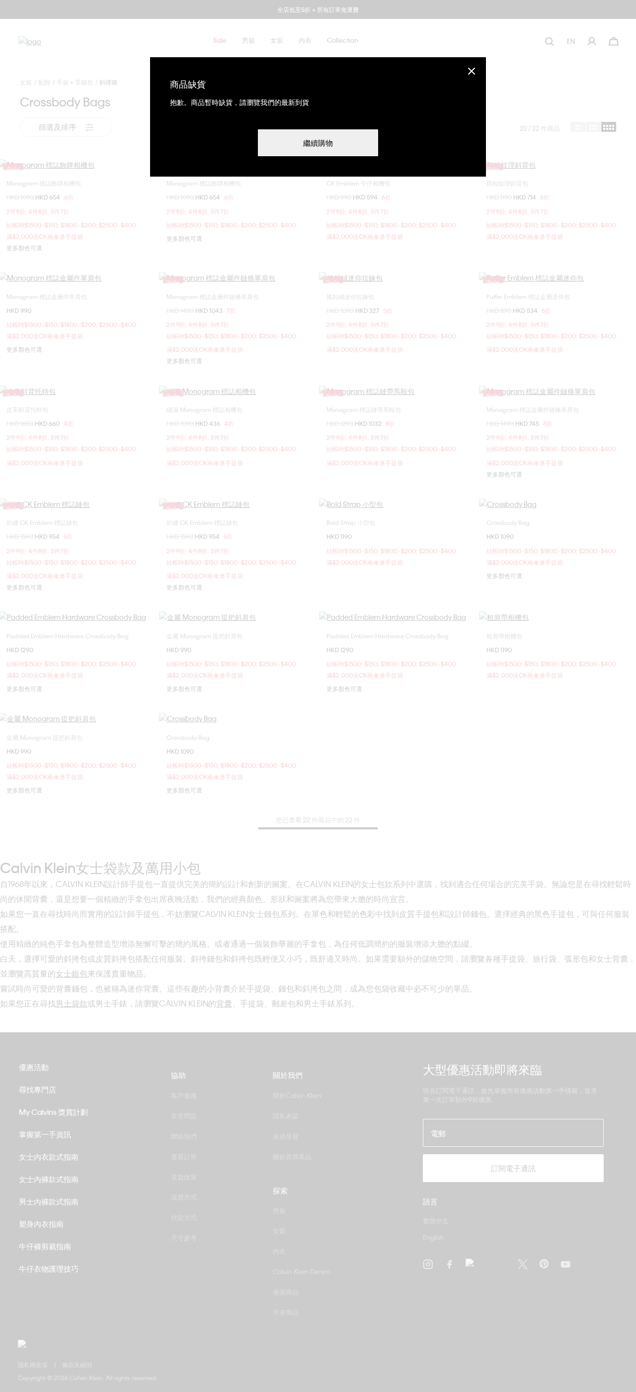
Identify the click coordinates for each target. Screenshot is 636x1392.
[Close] (471, 71)
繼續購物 (318, 143)
